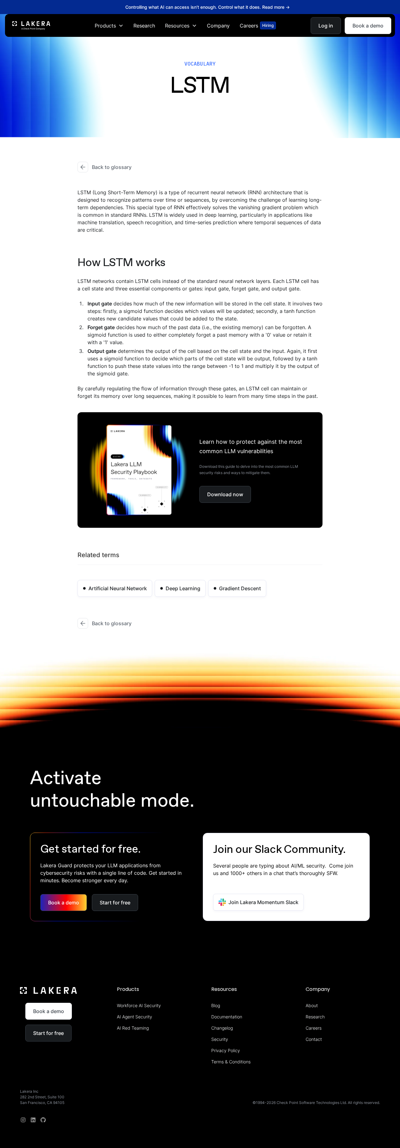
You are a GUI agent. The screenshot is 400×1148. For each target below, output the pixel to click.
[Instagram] (23, 1120)
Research (144, 25)
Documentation (226, 1016)
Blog (215, 1005)
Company (218, 25)
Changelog (222, 1028)
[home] (31, 25)
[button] (109, 25)
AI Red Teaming (133, 1028)
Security (219, 1039)
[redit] (43, 1120)
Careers (314, 1028)
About (312, 1005)
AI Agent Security (134, 1016)
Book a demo (367, 25)
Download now (225, 494)
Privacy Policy (225, 1050)
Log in (325, 25)
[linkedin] (33, 1120)
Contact (314, 1039)
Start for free (115, 902)
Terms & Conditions (231, 1061)
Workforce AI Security (139, 1005)
